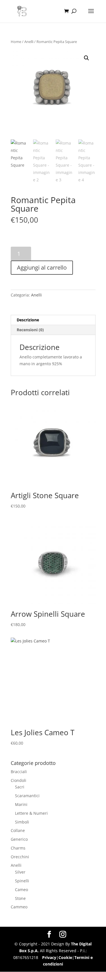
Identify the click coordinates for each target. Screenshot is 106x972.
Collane (18, 830)
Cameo (21, 889)
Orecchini (20, 856)
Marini (21, 804)
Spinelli (22, 880)
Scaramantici (27, 795)
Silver (20, 872)
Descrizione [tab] (28, 319)
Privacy (49, 957)
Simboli (22, 822)
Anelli (28, 41)
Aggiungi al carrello (42, 267)
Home (16, 41)
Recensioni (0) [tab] (30, 329)
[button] (86, 58)
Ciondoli (18, 780)
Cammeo (19, 906)
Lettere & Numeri (31, 813)
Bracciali (19, 771)
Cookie (65, 957)
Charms (18, 848)
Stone (20, 898)
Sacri (19, 787)
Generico (19, 839)
